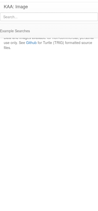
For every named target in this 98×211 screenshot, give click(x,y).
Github (31, 42)
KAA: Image (16, 6)
